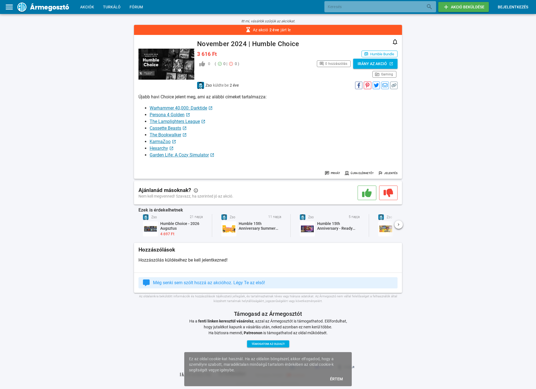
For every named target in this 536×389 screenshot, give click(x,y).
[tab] (87, 7)
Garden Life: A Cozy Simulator (179, 155)
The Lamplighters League (175, 121)
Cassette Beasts (165, 128)
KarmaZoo (160, 141)
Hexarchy (159, 148)
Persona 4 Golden (167, 114)
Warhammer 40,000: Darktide (178, 108)
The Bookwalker (165, 134)
